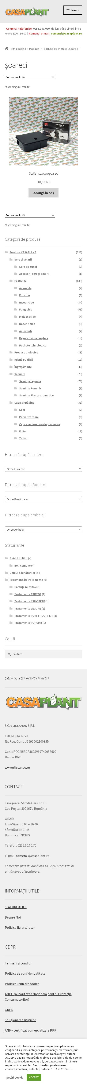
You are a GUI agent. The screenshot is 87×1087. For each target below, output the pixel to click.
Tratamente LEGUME (27, 608)
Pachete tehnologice (32, 345)
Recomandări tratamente (26, 580)
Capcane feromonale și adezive (39, 424)
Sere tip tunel (28, 267)
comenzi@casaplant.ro (66, 33)
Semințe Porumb (30, 388)
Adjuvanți (25, 331)
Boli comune (22, 565)
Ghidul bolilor (18, 558)
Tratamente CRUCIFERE (29, 601)
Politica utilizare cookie (22, 984)
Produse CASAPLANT (23, 252)
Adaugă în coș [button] (43, 193)
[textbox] (43, 469)
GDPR (9, 1010)
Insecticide (26, 302)
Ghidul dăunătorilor (22, 573)
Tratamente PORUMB (28, 623)
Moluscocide (27, 317)
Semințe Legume (30, 381)
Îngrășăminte (23, 367)
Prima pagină (18, 49)
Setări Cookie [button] (14, 1077)
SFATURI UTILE (16, 907)
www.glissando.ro (17, 767)
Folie (22, 431)
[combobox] (43, 469)
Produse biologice (26, 352)
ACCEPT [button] (34, 1077)
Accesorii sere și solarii (34, 274)
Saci (22, 410)
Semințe (19, 374)
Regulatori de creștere (33, 338)
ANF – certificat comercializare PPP (30, 1030)
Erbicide (24, 295)
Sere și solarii (23, 259)
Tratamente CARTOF (27, 594)
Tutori (23, 438)
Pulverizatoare (29, 417)
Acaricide (25, 288)
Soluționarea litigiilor (20, 1020)
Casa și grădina (24, 402)
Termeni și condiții (18, 963)
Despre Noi (13, 917)
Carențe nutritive (25, 587)
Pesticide (20, 281)
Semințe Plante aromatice (36, 395)
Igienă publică (23, 359)
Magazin (34, 49)
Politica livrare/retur (20, 927)
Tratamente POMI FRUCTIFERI (33, 616)
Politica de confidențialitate (25, 973)
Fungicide (25, 309)
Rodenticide (27, 324)
